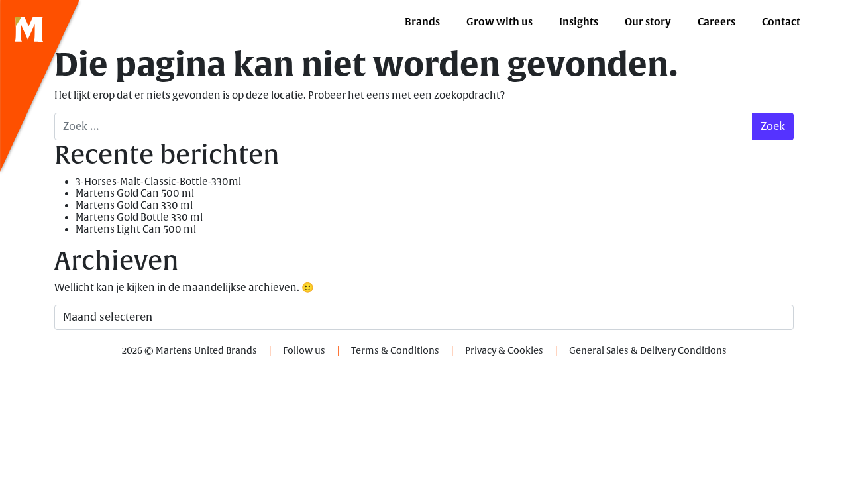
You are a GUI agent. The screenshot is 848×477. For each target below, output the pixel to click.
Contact (781, 21)
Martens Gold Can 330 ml (134, 205)
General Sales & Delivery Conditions (648, 350)
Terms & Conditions (395, 350)
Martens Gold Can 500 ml (135, 193)
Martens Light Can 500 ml (136, 229)
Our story (648, 21)
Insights (578, 21)
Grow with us (499, 21)
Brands (422, 21)
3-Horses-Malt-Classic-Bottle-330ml (158, 182)
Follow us (304, 350)
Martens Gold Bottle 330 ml (139, 217)
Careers (716, 21)
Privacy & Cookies (504, 350)
